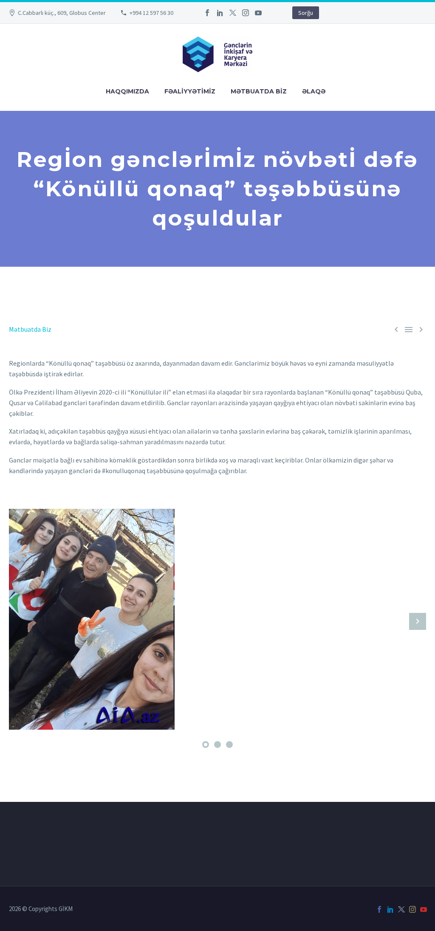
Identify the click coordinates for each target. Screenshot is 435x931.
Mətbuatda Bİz (259, 91)
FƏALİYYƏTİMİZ (189, 91)
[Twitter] (232, 12)
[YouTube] (258, 12)
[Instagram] (245, 12)
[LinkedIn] (220, 12)
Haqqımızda (127, 91)
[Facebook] (207, 12)
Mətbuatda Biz (30, 329)
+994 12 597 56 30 (151, 13)
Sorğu (305, 13)
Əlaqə (313, 91)
